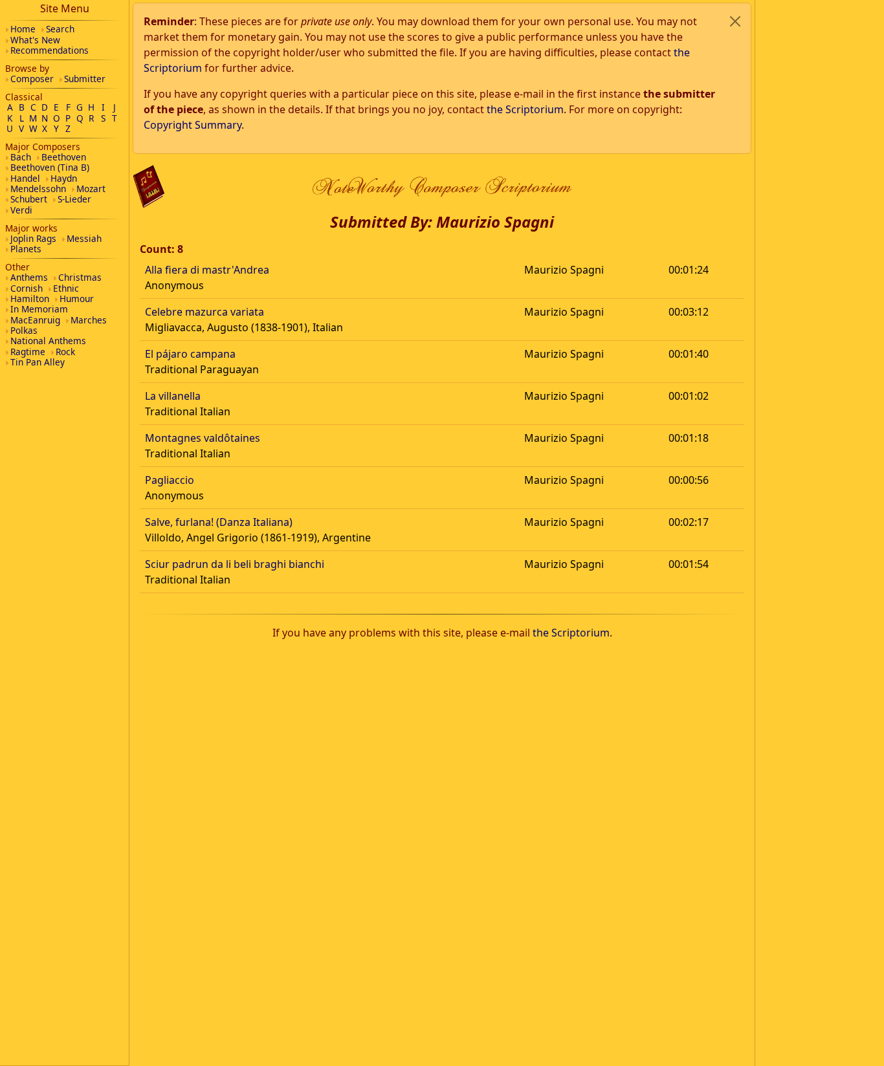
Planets (25, 249)
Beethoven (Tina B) (49, 167)
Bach (20, 157)
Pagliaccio (169, 480)
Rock (65, 351)
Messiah (84, 238)
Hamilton (29, 298)
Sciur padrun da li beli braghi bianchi (234, 564)
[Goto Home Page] (149, 186)
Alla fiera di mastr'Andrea (207, 270)
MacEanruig (35, 320)
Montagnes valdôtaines (202, 438)
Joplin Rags (33, 238)
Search (60, 29)
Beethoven (63, 157)
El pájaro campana (190, 354)
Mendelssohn (38, 188)
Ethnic (66, 288)
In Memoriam (39, 309)
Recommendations (49, 50)
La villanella (173, 396)
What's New (35, 40)
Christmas (80, 277)
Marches (89, 320)
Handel (25, 178)
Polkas (24, 330)
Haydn (63, 178)
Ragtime (27, 351)
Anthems (29, 277)
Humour (77, 298)
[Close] (735, 21)
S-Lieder (74, 199)
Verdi (21, 210)
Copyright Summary (192, 125)
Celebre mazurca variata (204, 312)
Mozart (90, 188)
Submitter (84, 78)
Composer (32, 78)
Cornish (26, 288)
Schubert (28, 199)
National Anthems (48, 340)
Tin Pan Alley (37, 362)
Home (23, 29)
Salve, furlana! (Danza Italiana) (219, 522)
